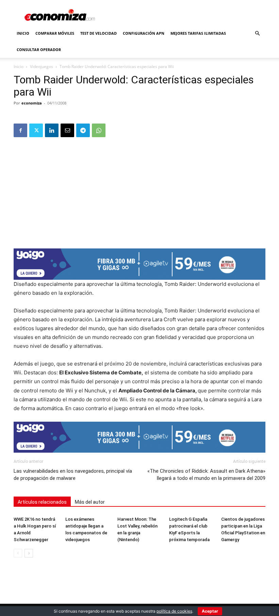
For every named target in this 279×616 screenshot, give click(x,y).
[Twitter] (36, 130)
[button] (257, 33)
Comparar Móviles (54, 33)
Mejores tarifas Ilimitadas (198, 33)
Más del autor (90, 502)
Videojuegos (41, 66)
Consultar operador (39, 49)
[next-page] (28, 553)
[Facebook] (20, 130)
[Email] (67, 130)
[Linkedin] (52, 130)
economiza (31, 103)
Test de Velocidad (98, 33)
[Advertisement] (139, 190)
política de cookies (174, 611)
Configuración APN (143, 33)
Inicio (23, 33)
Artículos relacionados (42, 502)
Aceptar (210, 611)
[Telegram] (83, 130)
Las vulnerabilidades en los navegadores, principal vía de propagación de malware (73, 474)
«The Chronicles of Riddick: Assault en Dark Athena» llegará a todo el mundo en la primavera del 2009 (206, 474)
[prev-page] (18, 553)
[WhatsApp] (98, 130)
